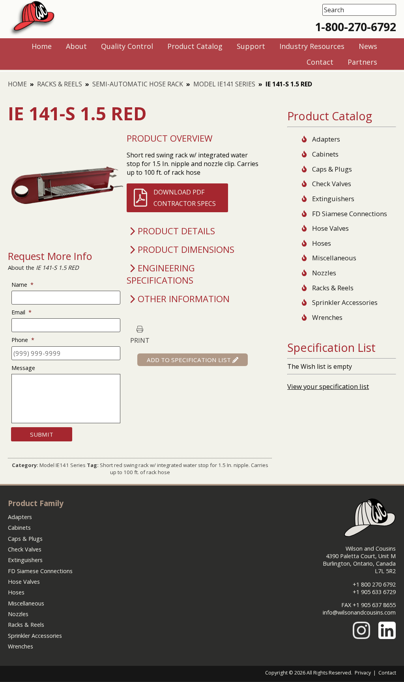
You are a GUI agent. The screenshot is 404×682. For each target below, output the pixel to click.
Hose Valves (330, 228)
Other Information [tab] (184, 299)
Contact (387, 672)
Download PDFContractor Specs (184, 197)
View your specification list (328, 386)
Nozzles (324, 272)
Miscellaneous (334, 257)
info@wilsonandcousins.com (359, 612)
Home (17, 84)
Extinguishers (333, 198)
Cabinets (325, 154)
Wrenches (327, 317)
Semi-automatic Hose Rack (137, 84)
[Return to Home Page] (32, 34)
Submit (41, 434)
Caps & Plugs (332, 169)
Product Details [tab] (176, 231)
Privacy (363, 672)
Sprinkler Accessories (345, 302)
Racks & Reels (59, 84)
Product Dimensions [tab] (186, 249)
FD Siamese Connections (349, 213)
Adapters (326, 139)
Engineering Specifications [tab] (161, 274)
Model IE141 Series (224, 84)
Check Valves (331, 183)
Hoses (321, 243)
